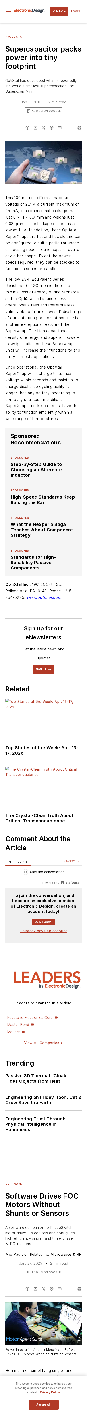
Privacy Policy (50, 1392)
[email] (59, 128)
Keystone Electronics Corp (30, 1017)
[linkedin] (35, 128)
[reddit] (51, 128)
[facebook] (27, 128)
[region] (43, 873)
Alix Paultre (16, 1254)
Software (13, 1183)
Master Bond (18, 1024)
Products (13, 36)
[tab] (18, 861)
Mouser (13, 1032)
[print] (79, 128)
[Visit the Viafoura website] (69, 882)
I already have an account (43, 931)
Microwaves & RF (65, 1254)
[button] (8, 11)
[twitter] (43, 128)
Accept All (43, 1404)
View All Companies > (43, 1042)
